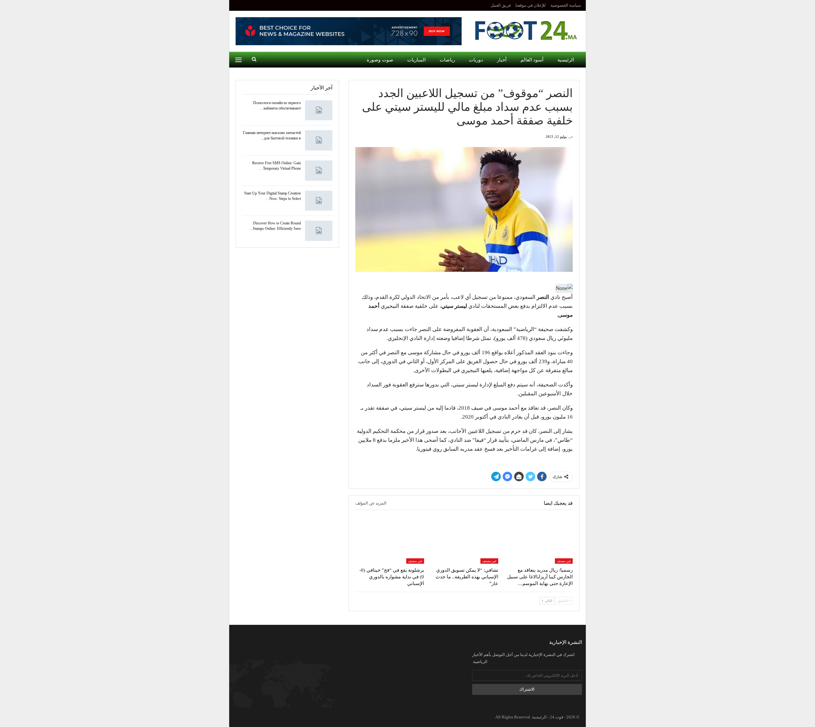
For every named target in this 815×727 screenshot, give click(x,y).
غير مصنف (564, 561)
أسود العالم (532, 59)
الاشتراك (527, 689)
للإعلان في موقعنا (530, 5)
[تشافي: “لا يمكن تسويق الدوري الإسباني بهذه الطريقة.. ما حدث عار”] (464, 540)
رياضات (447, 59)
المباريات (416, 59)
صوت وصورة (380, 59)
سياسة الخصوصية (565, 5)
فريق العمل (501, 5)
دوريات (476, 59)
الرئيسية (565, 59)
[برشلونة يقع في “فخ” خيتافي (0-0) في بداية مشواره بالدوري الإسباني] (389, 540)
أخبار (502, 59)
